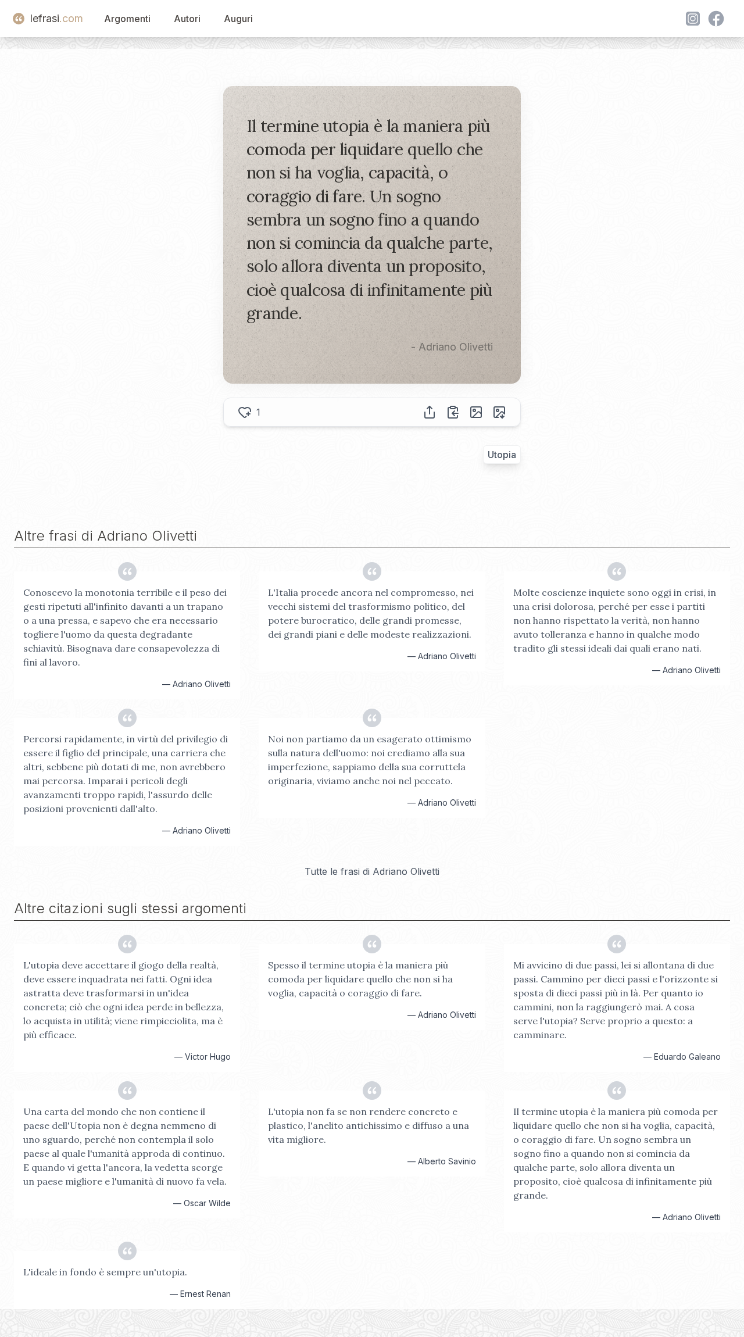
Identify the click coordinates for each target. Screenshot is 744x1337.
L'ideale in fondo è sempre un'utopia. (105, 1272)
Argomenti (127, 18)
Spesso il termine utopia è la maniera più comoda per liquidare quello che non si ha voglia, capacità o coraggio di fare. (360, 979)
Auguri (238, 18)
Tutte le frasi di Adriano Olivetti (372, 871)
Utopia (502, 454)
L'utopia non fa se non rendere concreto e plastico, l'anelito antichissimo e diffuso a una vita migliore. (368, 1125)
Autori (187, 18)
